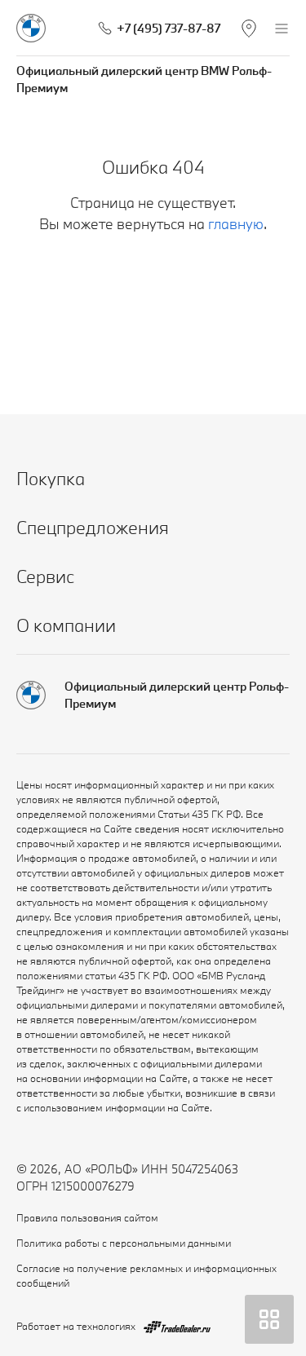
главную (236, 223)
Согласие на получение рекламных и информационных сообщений (146, 1275)
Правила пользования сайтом (87, 1217)
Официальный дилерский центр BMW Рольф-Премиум (144, 79)
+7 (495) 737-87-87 (168, 28)
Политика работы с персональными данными (123, 1242)
